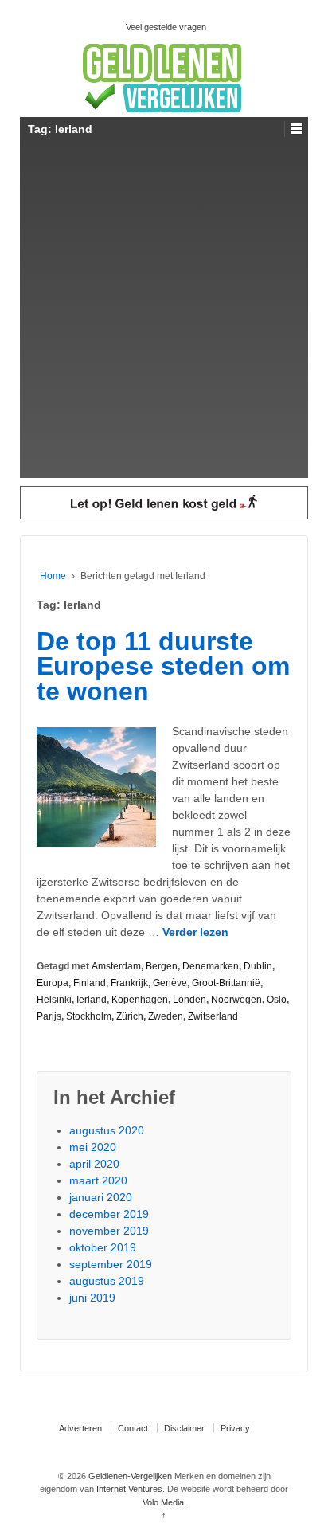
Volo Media (163, 1502)
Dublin (258, 966)
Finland (89, 983)
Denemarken (210, 966)
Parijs (49, 1016)
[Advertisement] (164, 314)
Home (53, 575)
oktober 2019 (102, 1247)
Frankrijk (129, 983)
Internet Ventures (129, 1489)
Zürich (129, 1016)
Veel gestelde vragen (166, 27)
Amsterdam (116, 966)
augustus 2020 (106, 1130)
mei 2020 (92, 1147)
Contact (133, 1428)
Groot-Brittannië (226, 983)
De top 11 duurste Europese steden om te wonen (163, 666)
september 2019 (110, 1264)
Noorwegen (236, 999)
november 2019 (109, 1230)
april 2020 (94, 1163)
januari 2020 (100, 1197)
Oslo (277, 999)
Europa (52, 983)
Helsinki (54, 999)
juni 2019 (92, 1297)
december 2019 (109, 1214)
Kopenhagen (139, 999)
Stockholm (88, 1016)
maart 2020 (98, 1180)
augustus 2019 (106, 1280)
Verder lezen (195, 932)
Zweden (165, 1016)
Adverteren (80, 1428)
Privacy (235, 1428)
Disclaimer (184, 1428)
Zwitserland (213, 1016)
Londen (189, 999)
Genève (170, 983)
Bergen (162, 966)
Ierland (91, 999)
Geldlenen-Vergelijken (130, 1476)
